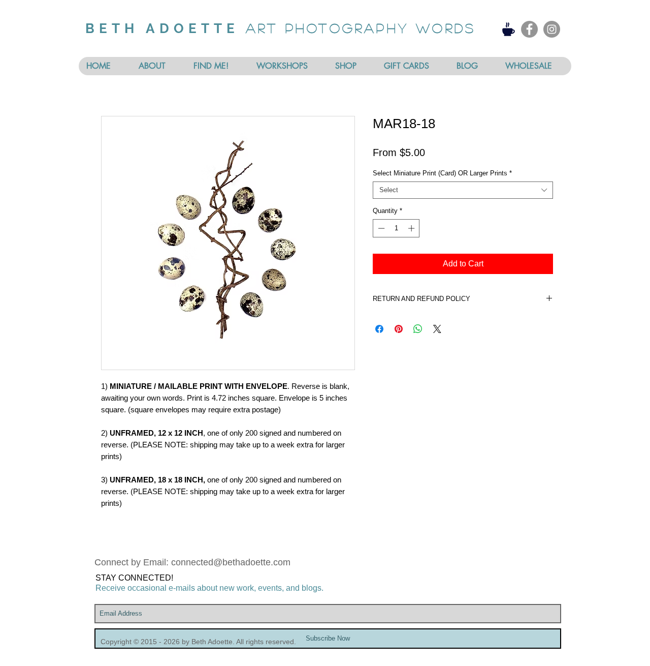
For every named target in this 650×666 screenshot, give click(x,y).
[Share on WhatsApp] (418, 329)
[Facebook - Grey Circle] (529, 29)
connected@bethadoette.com (230, 562)
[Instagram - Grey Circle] (551, 29)
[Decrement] (380, 228)
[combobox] (463, 190)
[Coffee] (509, 29)
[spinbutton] (396, 228)
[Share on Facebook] (379, 329)
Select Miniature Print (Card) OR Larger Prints (442, 173)
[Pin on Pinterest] (399, 329)
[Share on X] (437, 329)
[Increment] (412, 228)
